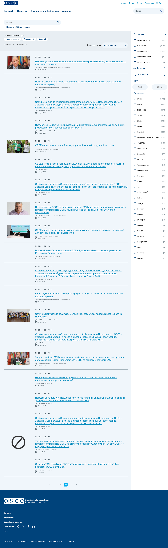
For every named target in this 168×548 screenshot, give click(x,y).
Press (6, 531)
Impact (124, 3)
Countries (22, 11)
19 (60, 484)
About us (66, 11)
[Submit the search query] (58, 22)
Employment (9, 517)
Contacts (7, 513)
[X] (17, 526)
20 (66, 484)
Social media (9, 526)
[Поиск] (161, 11)
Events (139, 3)
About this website (38, 541)
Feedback (70, 541)
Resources (149, 3)
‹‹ (49, 484)
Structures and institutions (45, 11)
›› (82, 484)
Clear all (42, 39)
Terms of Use (8, 541)
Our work (8, 11)
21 (71, 484)
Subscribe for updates (13, 522)
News (131, 3)
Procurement (22, 541)
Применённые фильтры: (14, 35)
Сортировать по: (94, 45)
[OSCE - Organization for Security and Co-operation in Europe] (11, 3)
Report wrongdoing (56, 541)
